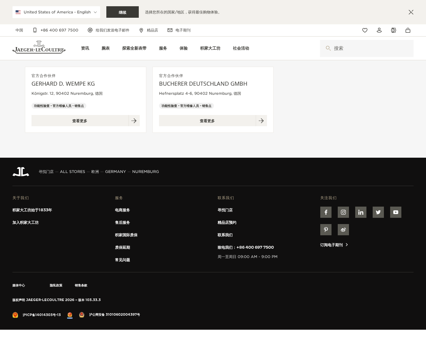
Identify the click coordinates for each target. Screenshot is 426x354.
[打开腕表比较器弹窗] (393, 30)
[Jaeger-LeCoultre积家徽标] (20, 171)
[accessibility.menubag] (409, 30)
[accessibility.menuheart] (364, 30)
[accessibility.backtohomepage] (38, 48)
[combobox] (367, 48)
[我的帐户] (379, 30)
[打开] (328, 48)
